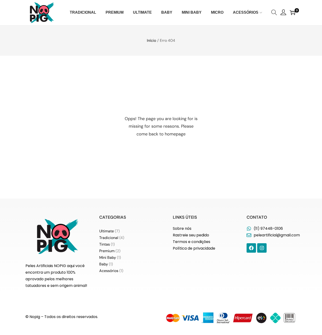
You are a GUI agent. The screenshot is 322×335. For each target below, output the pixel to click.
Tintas (104, 244)
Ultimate (106, 231)
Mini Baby (107, 257)
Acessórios (108, 270)
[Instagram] (262, 248)
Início (151, 40)
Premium (107, 250)
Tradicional (108, 237)
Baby (103, 264)
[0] (292, 12)
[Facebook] (251, 248)
